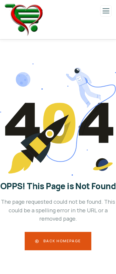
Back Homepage (61, 240)
